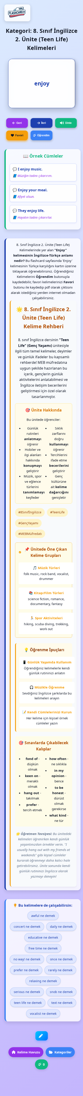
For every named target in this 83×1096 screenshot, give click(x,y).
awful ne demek (43, 916)
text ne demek (61, 1003)
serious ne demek (27, 992)
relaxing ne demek (43, 981)
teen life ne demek (28, 1003)
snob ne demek (61, 992)
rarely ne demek (60, 970)
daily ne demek (61, 926)
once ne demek (61, 959)
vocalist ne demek (43, 1013)
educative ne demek (43, 937)
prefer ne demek (26, 970)
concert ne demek (27, 926)
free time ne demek (43, 948)
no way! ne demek (27, 959)
